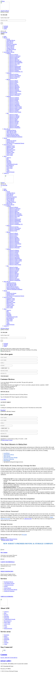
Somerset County (10, 152)
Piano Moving (9, 43)
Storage (5, 138)
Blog (7, 159)
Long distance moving (9, 583)
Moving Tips (9, 50)
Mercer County (9, 148)
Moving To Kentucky (14, 102)
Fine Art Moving (10, 46)
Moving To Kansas (13, 84)
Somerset (6, 642)
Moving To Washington (14, 127)
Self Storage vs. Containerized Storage (15, 143)
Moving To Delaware (14, 57)
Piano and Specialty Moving (10, 589)
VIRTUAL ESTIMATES (7, 596)
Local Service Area (8, 144)
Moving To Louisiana (14, 104)
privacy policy (6, 661)
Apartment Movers (10, 40)
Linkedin (6, 27)
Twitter (5, 28)
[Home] (3, 1)
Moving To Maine (13, 58)
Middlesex (6, 638)
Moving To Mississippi (14, 105)
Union (5, 644)
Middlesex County (10, 147)
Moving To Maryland (14, 59)
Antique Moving (10, 48)
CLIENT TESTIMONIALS (8, 562)
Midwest (8, 79)
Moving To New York (14, 63)
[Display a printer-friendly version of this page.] (6, 440)
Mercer (5, 636)
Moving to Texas (13, 78)
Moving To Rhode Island (15, 69)
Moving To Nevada (13, 122)
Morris (5, 641)
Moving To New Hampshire (15, 62)
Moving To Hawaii (13, 118)
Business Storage (10, 142)
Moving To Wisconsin (14, 95)
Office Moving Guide (11, 131)
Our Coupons (4, 552)
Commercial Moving (11, 130)
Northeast (8, 53)
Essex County (9, 155)
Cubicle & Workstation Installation (14, 136)
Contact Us (6, 173)
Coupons (4, 654)
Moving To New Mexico (15, 75)
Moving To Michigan (14, 86)
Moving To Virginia (14, 110)
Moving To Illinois (13, 80)
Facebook (6, 26)
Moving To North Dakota (15, 91)
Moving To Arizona (13, 74)
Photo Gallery (9, 166)
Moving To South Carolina (15, 108)
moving (8, 39)
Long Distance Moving (9, 52)
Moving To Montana (14, 121)
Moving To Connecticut (14, 56)
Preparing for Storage (11, 140)
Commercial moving (8, 585)
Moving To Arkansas (14, 99)
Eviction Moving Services (12, 134)
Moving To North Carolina (15, 106)
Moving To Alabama (14, 97)
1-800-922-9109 (28, 518)
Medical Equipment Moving (12, 135)
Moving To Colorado (14, 117)
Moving (5, 37)
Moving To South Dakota (15, 93)
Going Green (9, 168)
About (5, 156)
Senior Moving (9, 41)
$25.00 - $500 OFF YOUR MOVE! (9, 657)
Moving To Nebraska (14, 89)
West (7, 113)
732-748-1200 (4, 32)
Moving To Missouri (14, 88)
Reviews (8, 160)
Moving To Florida (13, 100)
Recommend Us (10, 165)
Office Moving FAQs (11, 132)
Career (7, 170)
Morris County (9, 151)
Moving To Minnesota (14, 87)
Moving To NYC (13, 65)
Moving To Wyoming (14, 126)
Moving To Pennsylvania (15, 66)
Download (3, 410)
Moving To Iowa (13, 83)
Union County (9, 153)
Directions (8, 161)
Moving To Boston (13, 54)
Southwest (8, 72)
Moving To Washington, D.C (16, 71)
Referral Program (10, 172)
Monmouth (6, 639)
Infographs (8, 162)
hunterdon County (10, 145)
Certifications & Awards (12, 164)
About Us (8, 157)
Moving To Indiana (13, 82)
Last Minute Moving (11, 49)
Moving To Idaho (13, 119)
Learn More (3, 399)
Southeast (8, 96)
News (7, 169)
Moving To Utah (13, 125)
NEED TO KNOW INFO (7, 571)
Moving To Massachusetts (15, 61)
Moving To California (14, 115)
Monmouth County (10, 149)
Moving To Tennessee (14, 109)
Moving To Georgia (14, 101)
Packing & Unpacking (11, 44)
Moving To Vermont (14, 70)
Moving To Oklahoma (14, 76)
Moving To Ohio (13, 92)
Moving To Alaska (13, 114)
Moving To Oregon (13, 123)
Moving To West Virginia (15, 112)
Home (5, 36)
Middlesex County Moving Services (9, 539)
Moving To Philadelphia (14, 67)
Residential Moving (8, 581)
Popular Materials (10, 45)
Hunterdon (6, 634)
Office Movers (7, 129)
